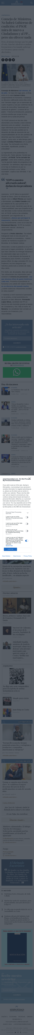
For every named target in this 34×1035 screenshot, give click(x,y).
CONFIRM (10, 549)
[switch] (26, 517)
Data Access (17, 556)
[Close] (30, 479)
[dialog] (17, 517)
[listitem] (17, 512)
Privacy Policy (28, 556)
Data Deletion (6, 556)
